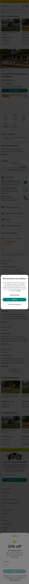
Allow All (14, 299)
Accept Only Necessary (14, 304)
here (19, 290)
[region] (14, 292)
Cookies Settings (14, 295)
